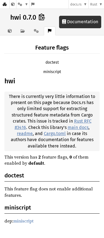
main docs (78, 127)
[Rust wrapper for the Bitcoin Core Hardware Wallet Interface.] (13, 4)
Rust (93, 4)
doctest (52, 62)
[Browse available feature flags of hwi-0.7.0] (33, 4)
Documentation (82, 21)
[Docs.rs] (4, 4)
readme (25, 133)
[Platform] (23, 4)
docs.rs (76, 4)
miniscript (52, 71)
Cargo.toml (55, 133)
